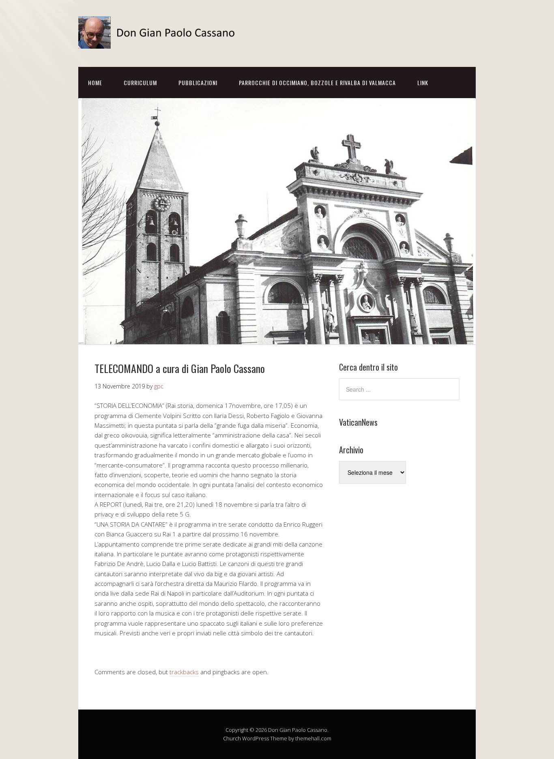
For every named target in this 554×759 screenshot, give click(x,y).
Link (422, 82)
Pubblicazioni (197, 82)
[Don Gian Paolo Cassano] (159, 41)
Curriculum (140, 82)
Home (95, 82)
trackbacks (184, 672)
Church (232, 738)
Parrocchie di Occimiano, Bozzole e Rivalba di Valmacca (317, 82)
